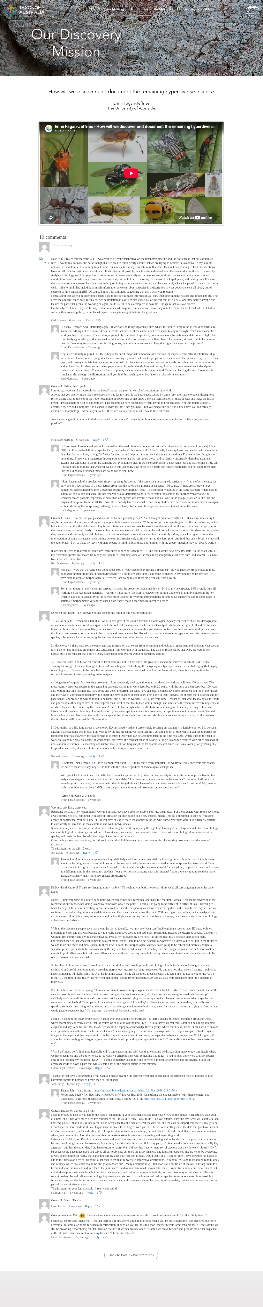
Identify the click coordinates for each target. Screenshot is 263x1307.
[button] (95, 10)
